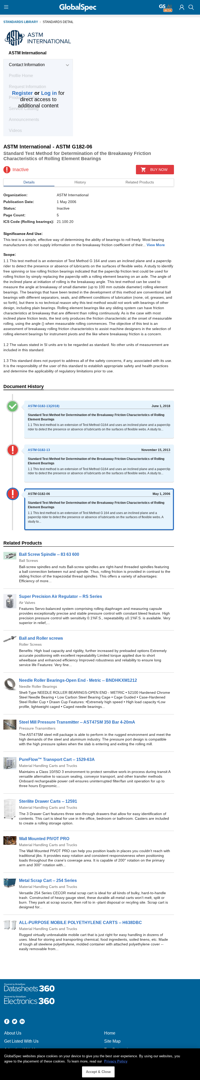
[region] (100, 1064)
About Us (12, 1033)
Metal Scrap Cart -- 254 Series (48, 880)
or (34, 93)
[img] (181, 7)
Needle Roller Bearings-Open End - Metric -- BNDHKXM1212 (78, 680)
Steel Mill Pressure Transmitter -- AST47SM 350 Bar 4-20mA (77, 722)
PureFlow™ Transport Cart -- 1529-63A (57, 759)
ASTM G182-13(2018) (43, 406)
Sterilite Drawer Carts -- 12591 (48, 801)
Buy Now (158, 170)
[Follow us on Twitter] (14, 1022)
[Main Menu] (6, 7)
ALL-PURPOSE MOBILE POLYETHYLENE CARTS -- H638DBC (80, 922)
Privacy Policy (115, 1061)
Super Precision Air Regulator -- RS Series (60, 596)
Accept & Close (98, 1072)
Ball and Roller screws (41, 638)
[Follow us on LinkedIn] (22, 1022)
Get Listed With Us (21, 1041)
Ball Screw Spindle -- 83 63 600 (49, 554)
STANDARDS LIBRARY (20, 22)
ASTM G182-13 (39, 450)
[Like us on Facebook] (6, 1022)
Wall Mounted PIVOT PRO (44, 838)
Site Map (112, 1041)
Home (109, 1033)
